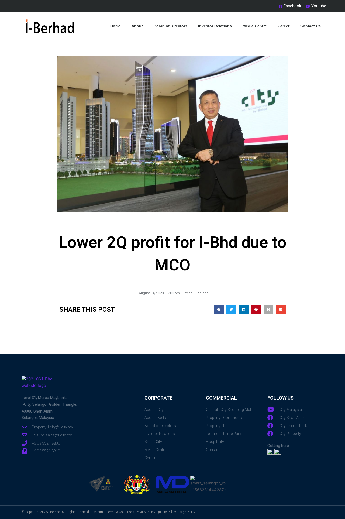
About (137, 26)
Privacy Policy (145, 512)
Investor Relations (215, 26)
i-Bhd (319, 512)
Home (115, 26)
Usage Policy (186, 512)
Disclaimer (98, 512)
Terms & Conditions (120, 512)
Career (283, 26)
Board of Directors (170, 26)
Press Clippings (196, 293)
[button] (219, 309)
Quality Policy (166, 512)
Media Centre (255, 26)
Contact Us (310, 26)
